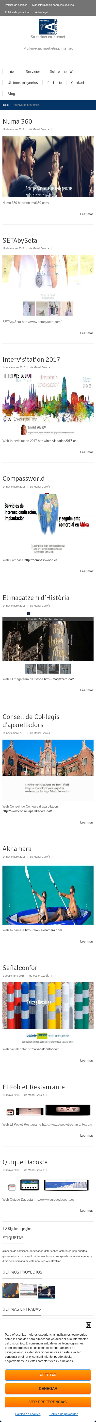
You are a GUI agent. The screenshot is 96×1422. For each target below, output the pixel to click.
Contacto (78, 82)
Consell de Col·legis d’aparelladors (30, 721)
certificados (36, 1250)
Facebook (45, 59)
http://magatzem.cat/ (59, 679)
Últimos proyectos (22, 82)
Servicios (33, 71)
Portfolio (54, 82)
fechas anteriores (60, 1250)
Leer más (87, 214)
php (74, 1250)
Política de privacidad (63, 1414)
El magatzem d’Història (35, 598)
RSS (53, 59)
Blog (11, 93)
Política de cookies (27, 1414)
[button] (88, 1325)
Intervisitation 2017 (31, 359)
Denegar (48, 1388)
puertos (82, 1250)
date (46, 1250)
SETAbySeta (19, 240)
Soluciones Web (63, 71)
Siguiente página (20, 1229)
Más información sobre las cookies (53, 4)
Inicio (11, 71)
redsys (45, 1261)
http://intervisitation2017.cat (58, 441)
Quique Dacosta (25, 1162)
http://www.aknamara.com (43, 930)
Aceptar (48, 1375)
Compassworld (23, 478)
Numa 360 (17, 121)
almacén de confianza (15, 1250)
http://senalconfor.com (44, 1049)
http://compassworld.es (41, 560)
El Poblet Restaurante (33, 1087)
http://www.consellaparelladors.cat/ (27, 811)
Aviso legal (41, 12)
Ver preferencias (48, 1402)
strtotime (56, 1261)
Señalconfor (19, 968)
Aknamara (17, 849)
